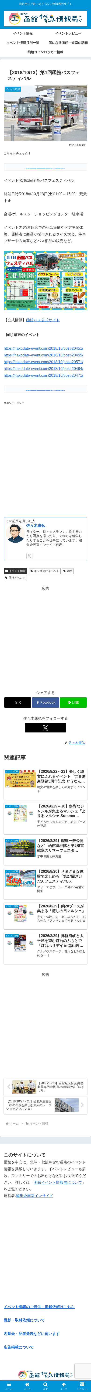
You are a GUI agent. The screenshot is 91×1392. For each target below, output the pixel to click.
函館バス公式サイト (43, 320)
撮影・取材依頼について (24, 1320)
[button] (82, 879)
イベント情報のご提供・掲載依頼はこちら (39, 1307)
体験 (69, 571)
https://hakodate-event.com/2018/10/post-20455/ (43, 355)
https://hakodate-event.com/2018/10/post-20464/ (43, 369)
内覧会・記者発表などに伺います (32, 1334)
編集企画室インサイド (34, 1196)
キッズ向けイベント (46, 571)
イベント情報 (17, 571)
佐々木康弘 (35, 525)
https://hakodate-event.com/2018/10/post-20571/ (43, 362)
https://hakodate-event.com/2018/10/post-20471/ (43, 375)
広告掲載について (19, 1347)
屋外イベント (17, 577)
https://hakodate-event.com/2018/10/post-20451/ (43, 348)
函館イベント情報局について (58, 1182)
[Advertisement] (45, 458)
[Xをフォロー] (29, 556)
